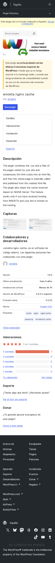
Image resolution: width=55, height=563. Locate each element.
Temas (32, 449)
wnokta (11, 99)
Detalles (10, 118)
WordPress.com (13, 494)
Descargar (10, 107)
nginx (36, 313)
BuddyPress (11, 509)
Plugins (33, 454)
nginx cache (46, 313)
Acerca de (8, 443)
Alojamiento (9, 454)
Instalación (12, 133)
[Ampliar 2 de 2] (48, 222)
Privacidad (8, 459)
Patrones (34, 459)
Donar (34, 479)
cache (28, 313)
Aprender (8, 469)
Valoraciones (13, 125)
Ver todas (47, 377)
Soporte (10, 148)
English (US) (46, 306)
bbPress (9, 504)
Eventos (33, 474)
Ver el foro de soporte (15, 399)
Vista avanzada (11, 327)
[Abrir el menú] (50, 4)
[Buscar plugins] (34, 33)
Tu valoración (10, 377)
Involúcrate (35, 469)
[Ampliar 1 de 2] (22, 222)
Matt (7, 499)
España (14, 522)
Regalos (35, 484)
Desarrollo (11, 140)
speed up (29, 319)
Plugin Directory (10, 13)
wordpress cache (43, 319)
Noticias (7, 449)
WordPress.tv (11, 484)
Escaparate (35, 443)
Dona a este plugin (13, 425)
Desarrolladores (11, 479)
